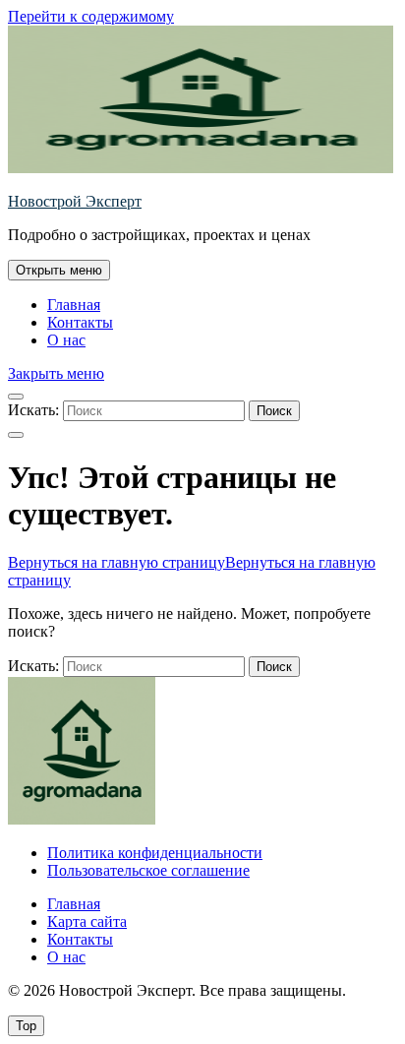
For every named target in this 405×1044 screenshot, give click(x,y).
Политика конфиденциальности (154, 852)
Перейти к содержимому (91, 16)
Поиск (274, 410)
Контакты (80, 322)
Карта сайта (87, 921)
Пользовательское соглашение (148, 870)
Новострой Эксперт (75, 201)
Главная (73, 304)
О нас (66, 340)
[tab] (59, 270)
